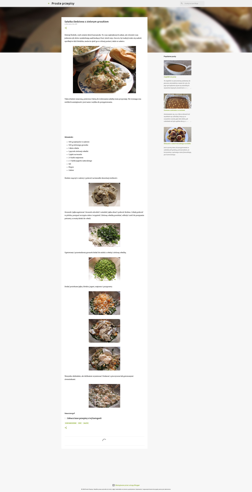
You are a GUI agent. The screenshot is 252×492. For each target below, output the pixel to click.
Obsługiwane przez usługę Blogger (127, 485)
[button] (66, 28)
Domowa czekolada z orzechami (174, 110)
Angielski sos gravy (170, 77)
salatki (86, 423)
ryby (79, 423)
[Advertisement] (79, 122)
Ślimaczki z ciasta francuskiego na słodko (177, 143)
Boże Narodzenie (70, 423)
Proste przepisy (63, 3)
